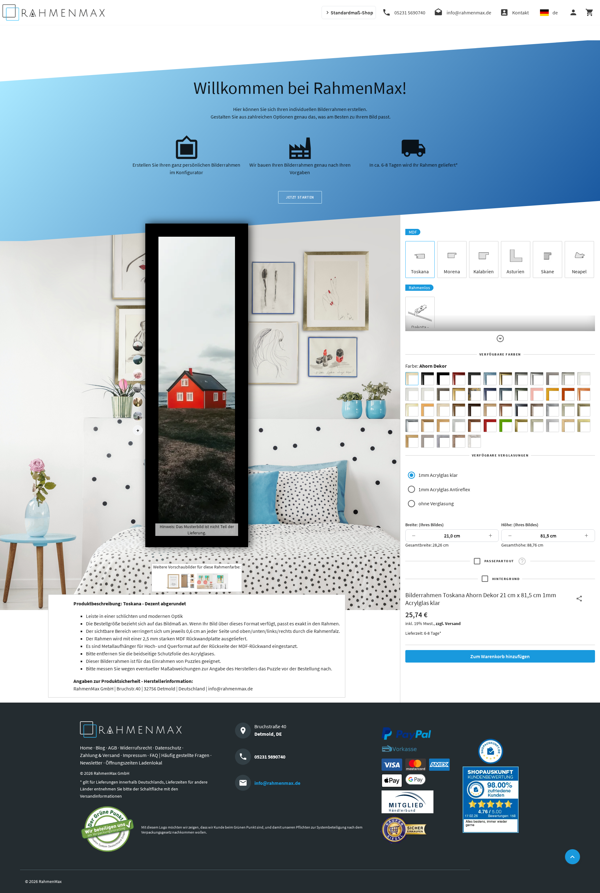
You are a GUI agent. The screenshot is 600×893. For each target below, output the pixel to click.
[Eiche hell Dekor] (443, 409)
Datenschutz (168, 747)
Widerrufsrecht (136, 747)
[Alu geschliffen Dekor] (521, 409)
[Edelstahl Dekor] (552, 425)
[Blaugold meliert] (474, 394)
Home (86, 747)
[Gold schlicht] (458, 394)
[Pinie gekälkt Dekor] (458, 425)
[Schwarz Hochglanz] (443, 378)
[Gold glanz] (505, 378)
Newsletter (91, 762)
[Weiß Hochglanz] (411, 394)
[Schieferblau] (505, 394)
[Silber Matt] (568, 378)
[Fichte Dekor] (568, 425)
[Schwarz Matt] (427, 378)
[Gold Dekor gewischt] (411, 441)
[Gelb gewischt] (552, 394)
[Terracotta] (583, 394)
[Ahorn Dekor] (411, 378)
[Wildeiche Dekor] (458, 441)
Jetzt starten (300, 197)
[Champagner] (568, 409)
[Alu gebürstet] (536, 378)
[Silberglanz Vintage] (411, 425)
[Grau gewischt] (521, 378)
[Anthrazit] (552, 378)
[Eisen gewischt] (552, 409)
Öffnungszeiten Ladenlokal (134, 762)
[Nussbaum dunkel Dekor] (505, 409)
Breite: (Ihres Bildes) (424, 524)
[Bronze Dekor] (427, 425)
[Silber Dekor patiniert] (443, 441)
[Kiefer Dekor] (443, 425)
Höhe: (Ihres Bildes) (519, 524)
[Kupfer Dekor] (474, 425)
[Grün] (505, 425)
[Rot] (490, 425)
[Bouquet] (138, 374)
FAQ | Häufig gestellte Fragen (179, 755)
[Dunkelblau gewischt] (490, 394)
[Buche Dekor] (427, 409)
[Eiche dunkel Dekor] (474, 409)
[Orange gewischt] (568, 394)
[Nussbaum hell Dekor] (490, 409)
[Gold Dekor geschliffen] (583, 425)
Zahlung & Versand (100, 755)
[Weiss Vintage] (474, 441)
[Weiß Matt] (583, 378)
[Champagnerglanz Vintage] (536, 425)
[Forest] (138, 360)
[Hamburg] (138, 402)
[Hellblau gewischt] (490, 378)
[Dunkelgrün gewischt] (521, 394)
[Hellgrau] (427, 441)
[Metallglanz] (443, 394)
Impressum (135, 755)
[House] (138, 346)
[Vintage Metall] (536, 409)
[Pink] (536, 394)
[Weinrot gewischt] (458, 378)
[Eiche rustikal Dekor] (458, 409)
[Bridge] (138, 388)
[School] (138, 416)
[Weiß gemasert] (427, 394)
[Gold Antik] (583, 409)
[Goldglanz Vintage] (521, 425)
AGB (112, 747)
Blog (100, 747)
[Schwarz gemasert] (474, 378)
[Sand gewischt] (411, 409)
